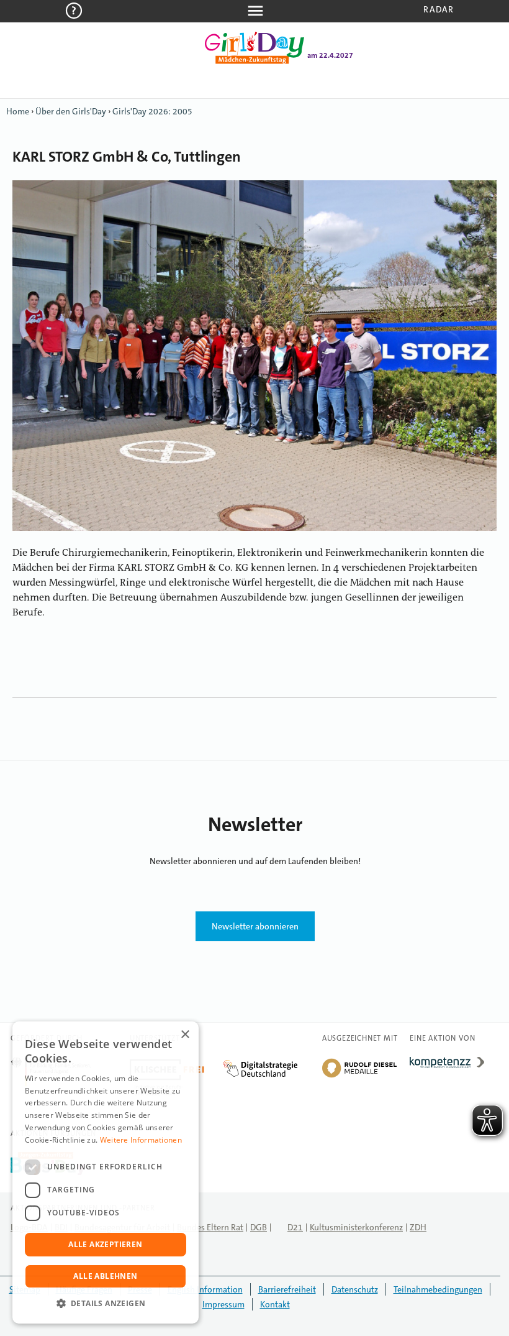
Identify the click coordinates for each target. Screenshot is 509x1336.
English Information (205, 1289)
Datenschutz (354, 1289)
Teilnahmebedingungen (438, 1289)
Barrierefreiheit (287, 1289)
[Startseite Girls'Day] (254, 62)
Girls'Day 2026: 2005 (152, 111)
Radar (438, 9)
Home (17, 111)
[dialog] (105, 1172)
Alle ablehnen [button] (105, 1276)
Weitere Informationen (141, 1140)
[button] (105, 1303)
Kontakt (275, 1304)
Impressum (223, 1304)
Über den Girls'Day (70, 111)
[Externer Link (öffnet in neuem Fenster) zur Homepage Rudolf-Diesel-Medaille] (359, 1077)
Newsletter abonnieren (255, 926)
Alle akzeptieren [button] (105, 1244)
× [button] (184, 1034)
